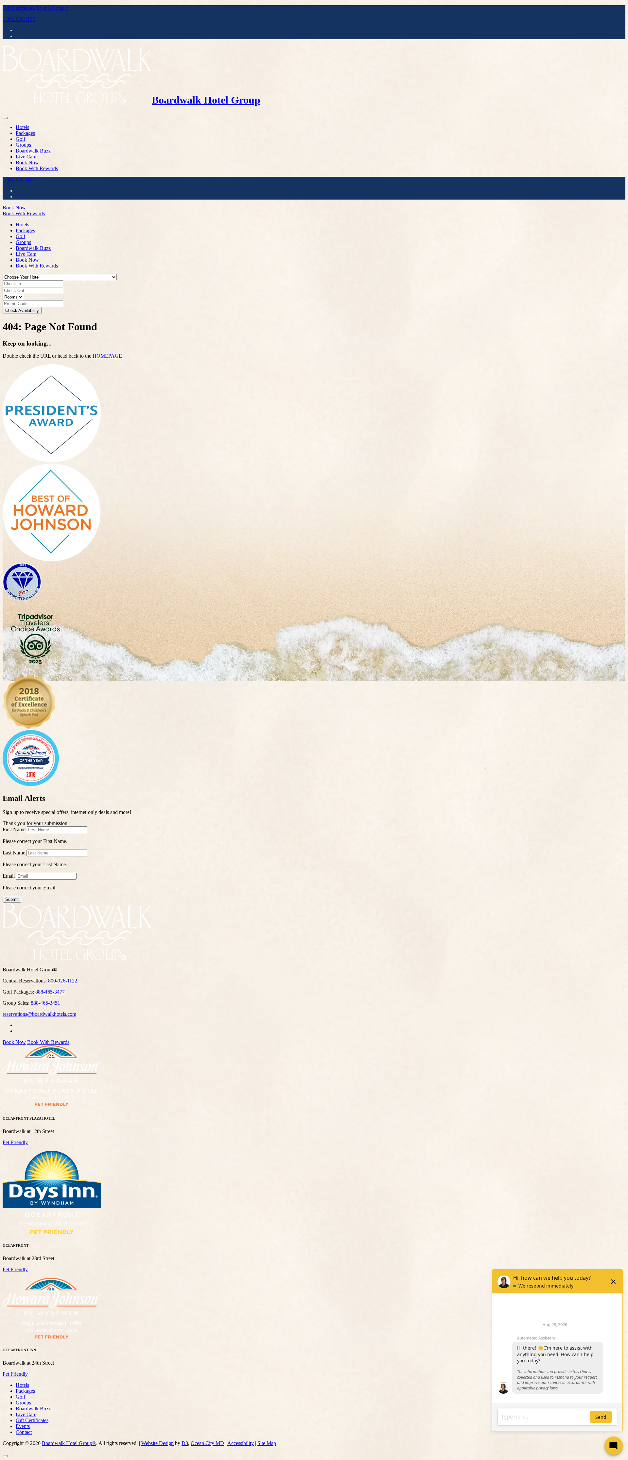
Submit (12, 899)
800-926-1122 (62, 980)
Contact (60, 8)
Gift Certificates (19, 8)
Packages (25, 133)
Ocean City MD (207, 1443)
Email (9, 876)
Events (44, 8)
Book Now (27, 162)
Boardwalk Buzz (33, 151)
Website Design (157, 1443)
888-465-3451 (45, 1003)
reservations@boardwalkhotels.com (39, 1014)
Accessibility (240, 1443)
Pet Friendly (15, 1142)
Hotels (22, 127)
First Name (14, 829)
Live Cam (26, 156)
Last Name (14, 852)
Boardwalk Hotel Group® (69, 1443)
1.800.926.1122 (19, 19)
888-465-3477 (50, 992)
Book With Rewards (37, 168)
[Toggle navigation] (5, 118)
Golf (20, 139)
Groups (23, 145)
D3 (185, 1443)
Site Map (266, 1443)
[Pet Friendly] (52, 1105)
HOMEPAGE (107, 356)
